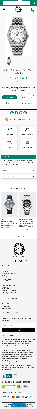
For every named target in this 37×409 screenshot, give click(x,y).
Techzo (31, 406)
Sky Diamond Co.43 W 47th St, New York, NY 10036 (9, 288)
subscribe (18, 330)
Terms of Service (7, 304)
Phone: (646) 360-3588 (9, 293)
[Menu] (4, 10)
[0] (33, 2)
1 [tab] (14, 236)
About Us (5, 271)
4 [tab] (20, 236)
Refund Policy (6, 306)
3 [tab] (18, 236)
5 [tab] (22, 236)
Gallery (4, 276)
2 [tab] (16, 236)
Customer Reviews (8, 273)
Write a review (19, 405)
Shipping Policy (7, 308)
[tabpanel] (10, 211)
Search (28, 3)
